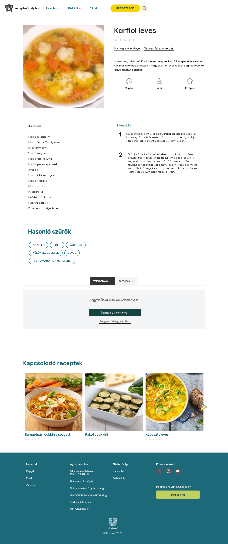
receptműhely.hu (27, 8)
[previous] (24, 407)
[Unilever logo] (113, 528)
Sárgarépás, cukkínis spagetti (48, 435)
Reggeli (30, 471)
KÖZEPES (39, 245)
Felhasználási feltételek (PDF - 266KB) (82, 473)
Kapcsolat (118, 471)
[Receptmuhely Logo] (9, 8)
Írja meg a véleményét (114, 312)
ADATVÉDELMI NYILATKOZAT (86, 495)
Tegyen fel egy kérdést (115, 321)
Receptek (51, 8)
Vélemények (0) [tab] (102, 281)
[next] (205, 407)
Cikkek (93, 8)
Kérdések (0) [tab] (126, 281)
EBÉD (57, 245)
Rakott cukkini (96, 435)
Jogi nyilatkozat (77, 508)
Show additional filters (53, 260)
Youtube (178, 471)
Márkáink (73, 8)
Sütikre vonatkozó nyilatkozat (85, 488)
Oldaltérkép (119, 478)
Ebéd (29, 478)
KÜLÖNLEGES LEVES (46, 252)
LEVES (72, 252)
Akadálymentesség (79, 481)
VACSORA (76, 245)
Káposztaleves (157, 435)
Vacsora (30, 485)
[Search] (144, 8)
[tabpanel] (114, 314)
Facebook (159, 471)
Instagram (169, 471)
